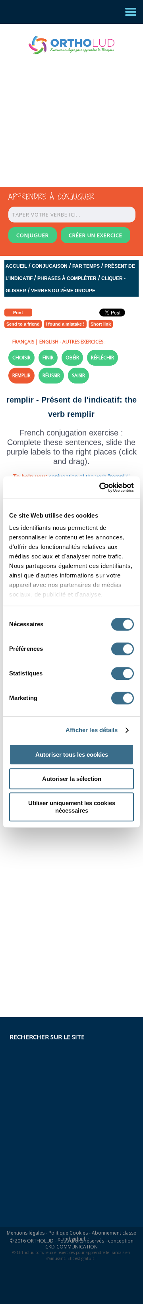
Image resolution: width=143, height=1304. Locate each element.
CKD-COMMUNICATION (71, 1246)
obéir (72, 357)
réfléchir (102, 357)
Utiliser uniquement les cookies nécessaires (71, 807)
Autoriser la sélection (71, 778)
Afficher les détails (92, 730)
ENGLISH (48, 341)
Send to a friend (23, 324)
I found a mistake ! (65, 324)
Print (18, 312)
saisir (78, 375)
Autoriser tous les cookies (71, 754)
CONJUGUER (32, 235)
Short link (101, 324)
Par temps (86, 266)
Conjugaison (50, 266)
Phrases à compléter (67, 278)
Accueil (16, 266)
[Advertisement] (64, 113)
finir (48, 357)
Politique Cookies (68, 1232)
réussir (51, 375)
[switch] (122, 648)
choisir (21, 357)
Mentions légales (25, 1232)
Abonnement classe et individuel (97, 1235)
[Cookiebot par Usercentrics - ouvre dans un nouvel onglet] (101, 487)
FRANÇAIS (23, 341)
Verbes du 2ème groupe (63, 290)
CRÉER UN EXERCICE (95, 235)
